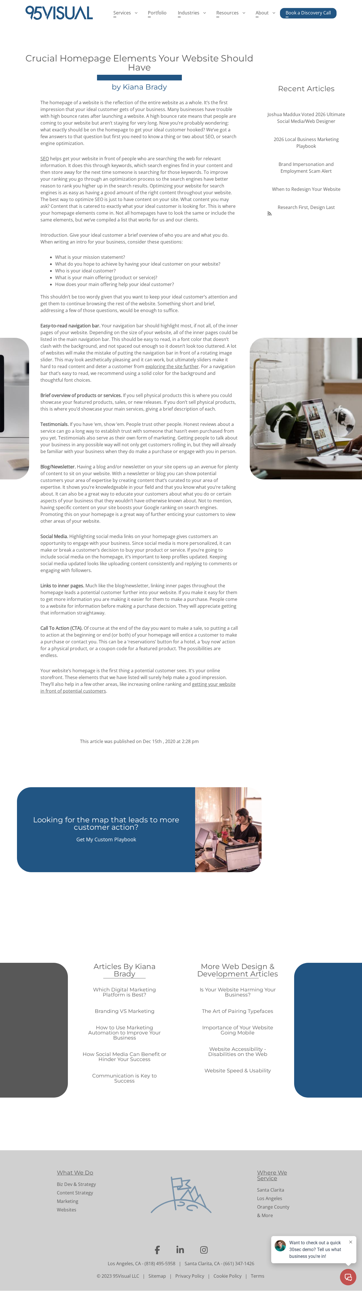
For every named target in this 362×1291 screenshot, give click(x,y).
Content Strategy (75, 1193)
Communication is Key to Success (124, 1078)
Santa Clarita (270, 1190)
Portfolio (157, 13)
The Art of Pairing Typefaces (237, 1011)
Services (122, 13)
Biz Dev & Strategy (76, 1184)
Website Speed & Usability (237, 1071)
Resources (227, 13)
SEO (44, 158)
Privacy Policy (189, 1276)
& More (265, 1215)
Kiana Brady (145, 86)
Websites (66, 1210)
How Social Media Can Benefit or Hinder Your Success (124, 1056)
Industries (188, 13)
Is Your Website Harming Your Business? (238, 992)
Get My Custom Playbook (106, 839)
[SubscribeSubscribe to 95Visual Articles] (269, 213)
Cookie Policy (228, 1276)
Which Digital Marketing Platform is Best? (124, 992)
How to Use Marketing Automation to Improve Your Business (124, 1033)
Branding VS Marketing (124, 1011)
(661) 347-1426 (238, 1263)
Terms (257, 1276)
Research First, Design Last (306, 207)
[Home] (61, 13)
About (262, 13)
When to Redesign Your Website (306, 189)
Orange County (273, 1207)
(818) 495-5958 (160, 1263)
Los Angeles (269, 1198)
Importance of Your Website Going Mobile (237, 1030)
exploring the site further (172, 366)
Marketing (67, 1201)
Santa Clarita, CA (202, 1263)
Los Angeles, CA (124, 1263)
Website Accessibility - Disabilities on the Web (237, 1051)
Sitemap (157, 1276)
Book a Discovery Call (308, 13)
